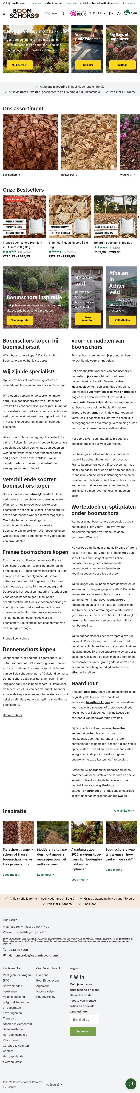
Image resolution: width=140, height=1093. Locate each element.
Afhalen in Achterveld (17, 1024)
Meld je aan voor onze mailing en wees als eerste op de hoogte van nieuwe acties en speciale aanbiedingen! (84, 998)
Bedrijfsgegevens (47, 980)
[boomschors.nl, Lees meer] (111, 13)
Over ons (42, 975)
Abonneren (82, 1031)
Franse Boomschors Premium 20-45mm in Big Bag (22, 245)
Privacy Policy (45, 996)
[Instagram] (76, 977)
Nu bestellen (20, 64)
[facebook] (71, 977)
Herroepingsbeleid (15, 1034)
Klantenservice (12, 968)
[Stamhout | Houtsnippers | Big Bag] (70, 216)
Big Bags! (122, 64)
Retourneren (11, 1040)
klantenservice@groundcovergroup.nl (35, 955)
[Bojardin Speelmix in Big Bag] (115, 216)
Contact (8, 1051)
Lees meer (36, 3)
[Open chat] (130, 1083)
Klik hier (88, 64)
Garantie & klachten (16, 1045)
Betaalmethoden (13, 1029)
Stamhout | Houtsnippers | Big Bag (68, 245)
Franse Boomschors (16, 638)
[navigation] (138, 216)
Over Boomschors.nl (48, 968)
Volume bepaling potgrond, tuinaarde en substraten (16, 1002)
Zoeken (62, 13)
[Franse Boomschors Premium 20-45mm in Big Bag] (24, 216)
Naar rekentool (88, 319)
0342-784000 (18, 950)
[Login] (118, 13)
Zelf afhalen (122, 320)
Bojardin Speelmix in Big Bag (113, 242)
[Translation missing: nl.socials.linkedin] (82, 977)
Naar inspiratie (20, 320)
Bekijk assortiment (5, 13)
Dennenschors (12, 715)
